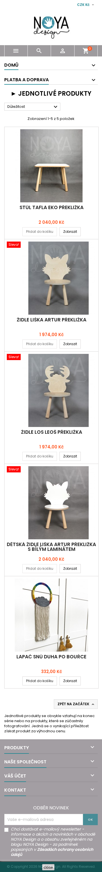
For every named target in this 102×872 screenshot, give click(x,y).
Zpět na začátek (76, 704)
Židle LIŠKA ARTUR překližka (51, 319)
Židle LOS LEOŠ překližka (51, 432)
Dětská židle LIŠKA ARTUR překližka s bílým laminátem (51, 547)
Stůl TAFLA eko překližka (52, 207)
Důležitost (33, 107)
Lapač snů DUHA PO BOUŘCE (51, 656)
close (48, 867)
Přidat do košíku (39, 231)
